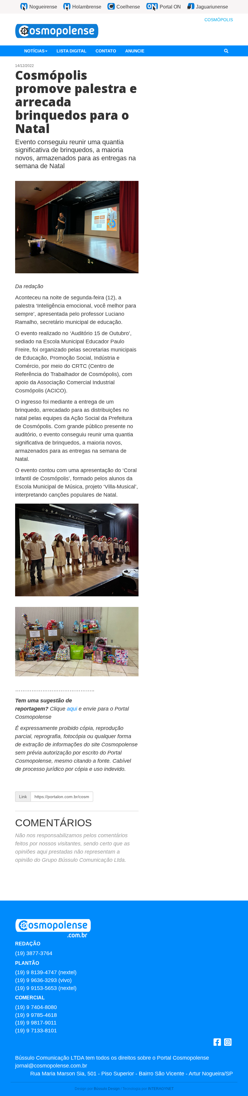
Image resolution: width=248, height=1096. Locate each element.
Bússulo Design (107, 1089)
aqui (73, 709)
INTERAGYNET (161, 1089)
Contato (106, 50)
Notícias (34, 50)
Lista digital (71, 50)
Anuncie (134, 50)
